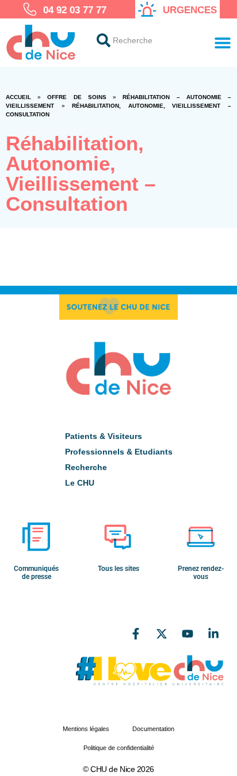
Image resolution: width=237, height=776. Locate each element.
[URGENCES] (147, 9)
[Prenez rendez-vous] (200, 537)
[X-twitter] (161, 633)
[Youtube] (187, 633)
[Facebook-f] (135, 633)
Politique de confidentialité (118, 747)
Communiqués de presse (36, 573)
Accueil (18, 97)
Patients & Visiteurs (103, 436)
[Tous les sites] (118, 537)
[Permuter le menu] (222, 42)
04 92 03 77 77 (74, 10)
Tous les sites (118, 569)
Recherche (86, 467)
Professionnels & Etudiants (119, 451)
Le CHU (79, 482)
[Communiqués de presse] (36, 537)
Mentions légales (86, 728)
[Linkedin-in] (213, 633)
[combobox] (144, 40)
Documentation (153, 728)
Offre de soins (76, 97)
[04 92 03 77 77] (30, 9)
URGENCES (190, 10)
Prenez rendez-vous (201, 573)
